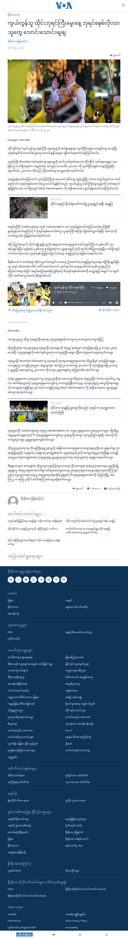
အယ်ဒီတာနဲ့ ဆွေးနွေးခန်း (20, 657)
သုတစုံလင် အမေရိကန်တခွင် (79, 723)
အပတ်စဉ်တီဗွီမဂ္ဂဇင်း (18, 832)
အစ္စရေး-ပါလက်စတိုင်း (76, 607)
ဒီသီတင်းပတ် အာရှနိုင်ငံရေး (79, 677)
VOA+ (11, 889)
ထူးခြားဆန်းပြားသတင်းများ (21, 750)
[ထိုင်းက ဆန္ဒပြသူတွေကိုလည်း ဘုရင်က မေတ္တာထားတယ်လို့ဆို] (29, 411)
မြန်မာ (11, 600)
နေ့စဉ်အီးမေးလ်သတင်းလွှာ (78, 632)
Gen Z (68, 730)
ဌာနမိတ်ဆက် (14, 870)
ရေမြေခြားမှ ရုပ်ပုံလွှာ (75, 819)
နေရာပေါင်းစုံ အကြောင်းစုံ (78, 737)
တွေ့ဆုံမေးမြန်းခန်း (17, 852)
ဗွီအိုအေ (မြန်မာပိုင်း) (18, 41)
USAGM (12, 914)
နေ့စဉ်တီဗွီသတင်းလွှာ (18, 819)
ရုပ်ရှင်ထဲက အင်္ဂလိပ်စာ (76, 775)
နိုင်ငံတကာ (14, 14)
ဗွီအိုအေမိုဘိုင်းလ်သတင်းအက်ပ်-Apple (27, 895)
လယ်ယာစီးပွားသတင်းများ (21, 737)
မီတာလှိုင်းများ (72, 870)
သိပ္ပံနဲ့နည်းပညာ (15, 710)
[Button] (115, 55)
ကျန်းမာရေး (71, 690)
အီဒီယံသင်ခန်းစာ (16, 775)
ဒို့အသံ (68, 743)
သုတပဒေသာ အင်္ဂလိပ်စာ (77, 782)
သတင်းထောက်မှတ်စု (18, 690)
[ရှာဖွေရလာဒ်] (107, 935)
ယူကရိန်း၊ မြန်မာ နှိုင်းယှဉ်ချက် (23, 743)
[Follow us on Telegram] (41, 580)
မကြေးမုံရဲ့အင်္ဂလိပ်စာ (18, 782)
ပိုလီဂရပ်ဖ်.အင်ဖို (73, 825)
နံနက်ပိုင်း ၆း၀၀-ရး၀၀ (18, 800)
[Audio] (80, 935)
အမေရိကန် (13, 613)
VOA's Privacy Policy (76, 921)
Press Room (14, 921)
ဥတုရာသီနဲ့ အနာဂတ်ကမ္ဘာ (20, 717)
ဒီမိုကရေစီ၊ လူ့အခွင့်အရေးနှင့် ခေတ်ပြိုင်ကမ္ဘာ (30, 664)
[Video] (54, 935)
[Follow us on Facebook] (11, 580)
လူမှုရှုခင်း (13, 757)
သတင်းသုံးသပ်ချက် (18, 670)
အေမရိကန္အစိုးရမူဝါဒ (75, 914)
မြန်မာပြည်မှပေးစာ (74, 657)
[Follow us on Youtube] (26, 580)
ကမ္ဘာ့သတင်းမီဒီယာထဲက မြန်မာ (23, 697)
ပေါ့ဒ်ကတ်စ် (14, 639)
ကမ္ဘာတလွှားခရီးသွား (75, 670)
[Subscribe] (64, 580)
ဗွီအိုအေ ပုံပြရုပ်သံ (74, 832)
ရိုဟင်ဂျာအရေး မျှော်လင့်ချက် (80, 704)
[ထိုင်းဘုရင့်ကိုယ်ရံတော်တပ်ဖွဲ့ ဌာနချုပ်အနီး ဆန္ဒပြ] (29, 207)
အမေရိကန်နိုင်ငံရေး (17, 683)
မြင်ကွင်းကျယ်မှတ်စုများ (77, 664)
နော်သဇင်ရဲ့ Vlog (73, 845)
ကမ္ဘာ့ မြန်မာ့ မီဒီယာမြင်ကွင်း (21, 704)
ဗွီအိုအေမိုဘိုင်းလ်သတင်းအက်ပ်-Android (85, 889)
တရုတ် (68, 600)
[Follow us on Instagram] (33, 580)
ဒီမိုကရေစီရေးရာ (16, 677)
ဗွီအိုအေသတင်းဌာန (66, 291)
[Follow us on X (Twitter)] (18, 580)
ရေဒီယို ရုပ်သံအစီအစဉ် (19, 825)
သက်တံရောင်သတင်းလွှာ (77, 750)
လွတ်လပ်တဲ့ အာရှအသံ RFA (22, 927)
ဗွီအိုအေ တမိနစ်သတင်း (77, 839)
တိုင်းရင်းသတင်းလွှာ (75, 710)
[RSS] (49, 580)
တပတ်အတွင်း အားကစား (20, 730)
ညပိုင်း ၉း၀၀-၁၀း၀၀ (75, 800)
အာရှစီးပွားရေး (72, 683)
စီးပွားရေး (12, 723)
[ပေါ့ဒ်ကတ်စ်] (56, 580)
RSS (10, 632)
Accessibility (71, 927)
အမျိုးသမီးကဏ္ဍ (73, 697)
